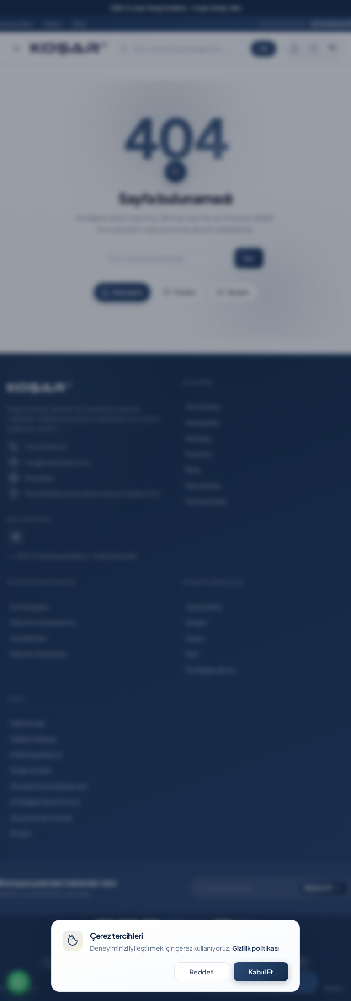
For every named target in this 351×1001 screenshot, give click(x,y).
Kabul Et (261, 972)
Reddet (201, 972)
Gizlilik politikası (255, 948)
